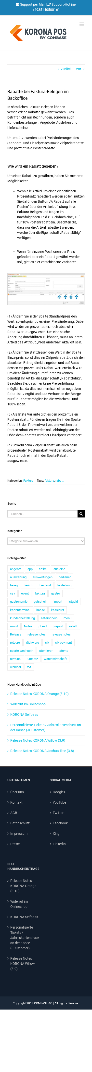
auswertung (18, 577)
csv (12, 593)
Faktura (28, 480)
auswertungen (43, 577)
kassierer (57, 610)
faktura (49, 480)
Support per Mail (32, 4)
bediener (65, 577)
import (57, 601)
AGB (13, 813)
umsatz (32, 659)
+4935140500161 (46, 10)
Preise (15, 844)
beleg (14, 585)
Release (15, 634)
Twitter (58, 813)
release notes (61, 634)
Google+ (59, 792)
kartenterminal (20, 610)
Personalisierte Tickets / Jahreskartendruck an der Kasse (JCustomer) (24, 937)
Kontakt (16, 802)
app (30, 569)
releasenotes (36, 634)
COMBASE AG (43, 1003)
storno (63, 651)
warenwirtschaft (55, 659)
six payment (63, 642)
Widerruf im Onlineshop (28, 704)
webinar (15, 667)
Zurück (66, 69)
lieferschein (49, 618)
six (47, 642)
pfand (43, 626)
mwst (14, 626)
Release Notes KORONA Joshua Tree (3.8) (42, 751)
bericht (28, 585)
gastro (55, 593)
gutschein (40, 601)
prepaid (58, 626)
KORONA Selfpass (24, 714)
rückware (32, 642)
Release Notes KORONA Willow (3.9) (37, 740)
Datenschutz (20, 823)
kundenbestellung (22, 618)
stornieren (46, 651)
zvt (29, 667)
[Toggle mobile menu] (82, 24)
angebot (15, 569)
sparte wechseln (21, 651)
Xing (56, 833)
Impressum (18, 833)
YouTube (59, 802)
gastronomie (18, 601)
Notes (28, 626)
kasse (40, 610)
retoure (15, 642)
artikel (43, 569)
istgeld (73, 601)
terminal (15, 659)
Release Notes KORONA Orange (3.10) (39, 694)
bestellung (64, 585)
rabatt (59, 480)
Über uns (17, 792)
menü (67, 618)
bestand (45, 585)
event (25, 593)
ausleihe (59, 569)
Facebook (60, 823)
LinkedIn (59, 844)
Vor (78, 69)
